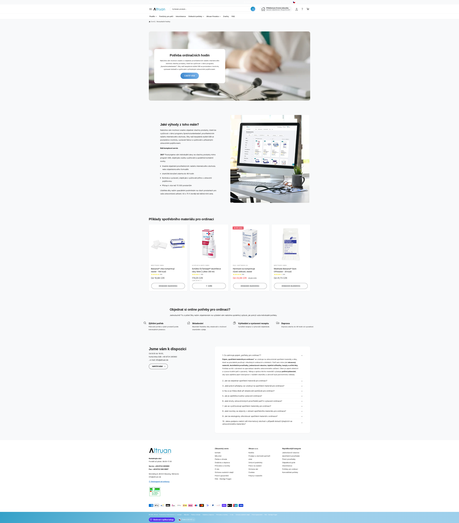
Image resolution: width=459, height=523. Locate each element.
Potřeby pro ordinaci (290, 469)
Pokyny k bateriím (255, 476)
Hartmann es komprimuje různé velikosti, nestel (244, 270)
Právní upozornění (222, 476)
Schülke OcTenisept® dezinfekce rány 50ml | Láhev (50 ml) (206, 270)
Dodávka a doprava (222, 462)
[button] (150, 9)
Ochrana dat (253, 469)
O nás (217, 469)
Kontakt (248, 2)
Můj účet (218, 456)
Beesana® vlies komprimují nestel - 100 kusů (163, 270)
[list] (229, 326)
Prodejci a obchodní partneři (259, 456)
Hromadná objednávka (168, 286)
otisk (250, 459)
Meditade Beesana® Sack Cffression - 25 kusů (285, 270)
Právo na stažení (255, 466)
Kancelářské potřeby (290, 472)
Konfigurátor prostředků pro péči (266, 2)
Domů (153, 21)
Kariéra (251, 453)
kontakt (218, 453)
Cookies (252, 472)
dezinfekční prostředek (291, 456)
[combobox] (213, 9)
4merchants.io (170, 514)
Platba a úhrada (221, 459)
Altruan (156, 514)
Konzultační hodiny (163, 21)
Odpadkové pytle (288, 462)
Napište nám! (157, 366)
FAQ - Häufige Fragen (223, 479)
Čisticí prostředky (289, 459)
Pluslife (152, 16)
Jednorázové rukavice (290, 453)
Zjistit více (189, 76)
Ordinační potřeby (195, 16)
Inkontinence (287, 466)
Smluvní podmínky (255, 462)
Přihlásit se (285, 2)
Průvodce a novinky (222, 466)
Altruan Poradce (212, 16)
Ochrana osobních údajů (224, 472)
